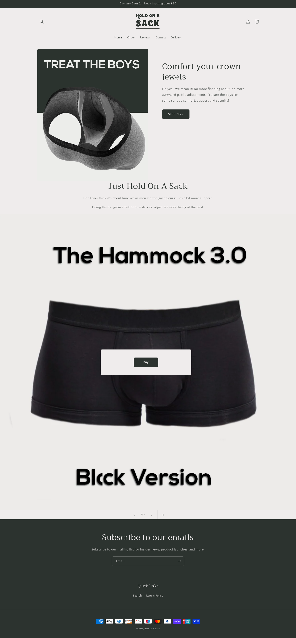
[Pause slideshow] (161, 514)
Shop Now (175, 114)
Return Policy (154, 595)
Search (137, 595)
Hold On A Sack (152, 629)
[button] (41, 21)
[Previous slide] (134, 514)
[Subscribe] (179, 561)
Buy (148, 362)
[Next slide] (151, 514)
